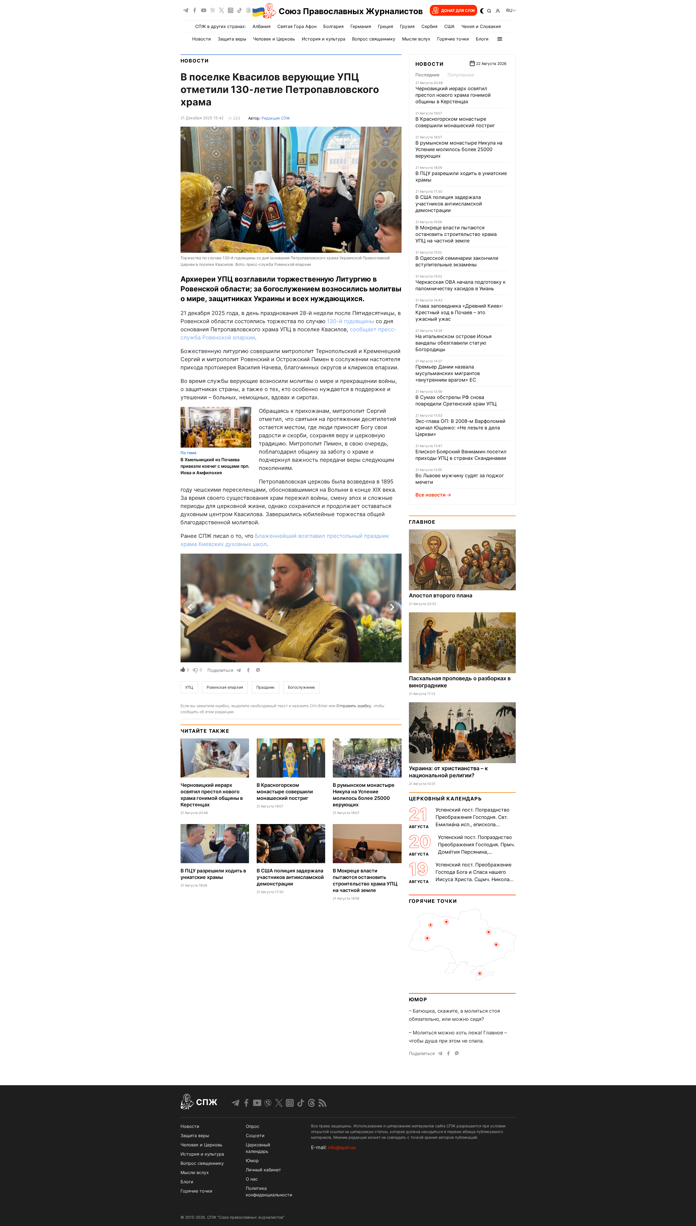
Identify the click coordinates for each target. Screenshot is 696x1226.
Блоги (482, 39)
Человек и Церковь (274, 39)
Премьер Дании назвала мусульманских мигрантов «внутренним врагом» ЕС (447, 373)
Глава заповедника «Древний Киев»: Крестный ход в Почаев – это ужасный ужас (459, 312)
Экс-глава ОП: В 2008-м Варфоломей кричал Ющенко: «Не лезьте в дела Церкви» (460, 427)
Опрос (252, 1126)
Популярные (461, 74)
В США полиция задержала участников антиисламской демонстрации (290, 877)
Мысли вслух (416, 39)
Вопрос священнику (373, 39)
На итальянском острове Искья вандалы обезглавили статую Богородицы (453, 342)
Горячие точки (453, 39)
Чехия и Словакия (481, 26)
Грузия (407, 26)
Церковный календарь (445, 798)
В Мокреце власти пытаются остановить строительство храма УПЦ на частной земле (456, 234)
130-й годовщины (350, 321)
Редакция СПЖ (276, 118)
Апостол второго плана (440, 595)
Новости (201, 39)
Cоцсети (255, 1135)
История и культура (323, 39)
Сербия (429, 26)
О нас (252, 1179)
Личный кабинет (263, 1169)
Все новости (430, 495)
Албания (262, 26)
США (449, 26)
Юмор (418, 999)
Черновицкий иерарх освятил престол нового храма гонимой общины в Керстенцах (453, 95)
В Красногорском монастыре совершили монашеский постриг (285, 791)
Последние (427, 74)
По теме (188, 452)
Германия (360, 26)
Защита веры (232, 39)
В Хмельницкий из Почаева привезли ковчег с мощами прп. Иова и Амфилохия (215, 466)
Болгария (333, 26)
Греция (385, 26)
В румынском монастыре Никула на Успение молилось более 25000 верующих (458, 149)
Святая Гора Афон (296, 26)
